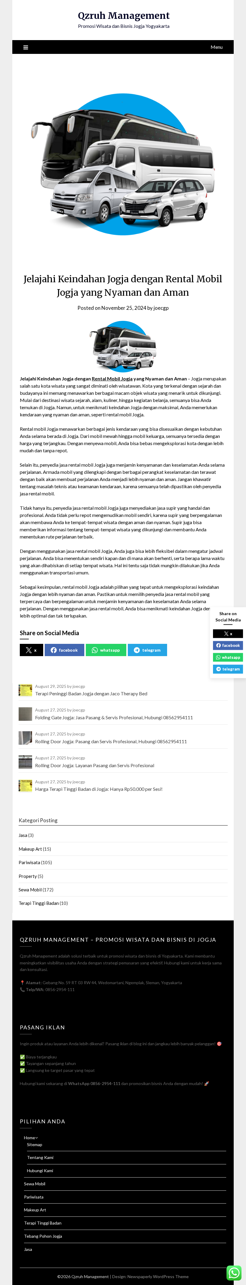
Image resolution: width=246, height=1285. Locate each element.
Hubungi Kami (40, 1170)
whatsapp (110, 650)
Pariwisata (29, 862)
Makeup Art (30, 849)
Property (28, 876)
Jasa (23, 835)
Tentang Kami (40, 1157)
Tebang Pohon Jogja (43, 1236)
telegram (151, 650)
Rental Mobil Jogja (112, 378)
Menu (217, 47)
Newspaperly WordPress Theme (158, 1276)
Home (29, 1137)
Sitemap (34, 1144)
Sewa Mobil (30, 889)
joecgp (161, 308)
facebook (68, 650)
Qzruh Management (124, 15)
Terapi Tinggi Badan (39, 903)
